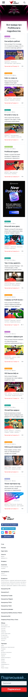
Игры (2, 650)
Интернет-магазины (6, 652)
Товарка (3, 649)
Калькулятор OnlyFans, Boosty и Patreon (11, 612)
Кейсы (3, 573)
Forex (2, 666)
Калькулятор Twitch (6, 606)
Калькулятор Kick (5, 616)
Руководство (4, 566)
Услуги (3, 661)
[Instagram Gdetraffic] (6, 532)
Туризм (3, 655)
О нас (2, 544)
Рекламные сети (5, 626)
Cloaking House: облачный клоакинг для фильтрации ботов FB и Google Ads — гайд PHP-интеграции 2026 (14, 582)
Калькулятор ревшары (7, 609)
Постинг (3, 628)
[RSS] (10, 532)
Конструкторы (5, 637)
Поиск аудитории (5, 633)
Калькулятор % (5, 592)
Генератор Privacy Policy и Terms (9, 619)
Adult (2, 645)
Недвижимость (5, 664)
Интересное (4, 578)
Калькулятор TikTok (6, 602)
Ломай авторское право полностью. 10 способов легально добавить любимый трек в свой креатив (14, 584)
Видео (2, 556)
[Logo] (14, 2)
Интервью (3, 561)
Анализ (3, 640)
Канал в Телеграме (9, 528)
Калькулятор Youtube (6, 595)
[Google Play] (14, 533)
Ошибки (3, 568)
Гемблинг (3, 662)
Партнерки (4, 643)
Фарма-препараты (6, 657)
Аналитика (4, 564)
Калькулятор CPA (5, 588)
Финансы (3, 654)
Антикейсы (4, 575)
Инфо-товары (4, 667)
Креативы (3, 638)
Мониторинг (4, 625)
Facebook (8, 536)
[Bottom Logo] (8, 518)
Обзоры (3, 623)
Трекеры (3, 630)
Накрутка (3, 631)
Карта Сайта (4, 551)
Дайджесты (4, 558)
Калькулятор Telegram (7, 599)
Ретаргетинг (4, 635)
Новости (3, 554)
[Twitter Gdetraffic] (2, 532)
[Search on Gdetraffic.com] (24, 3)
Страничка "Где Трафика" (10, 524)
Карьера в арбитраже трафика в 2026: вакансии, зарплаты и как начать (14, 585)
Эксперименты (5, 571)
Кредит (3, 659)
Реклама (3, 547)
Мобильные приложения (7, 647)
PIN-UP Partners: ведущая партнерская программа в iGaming (14, 580)
